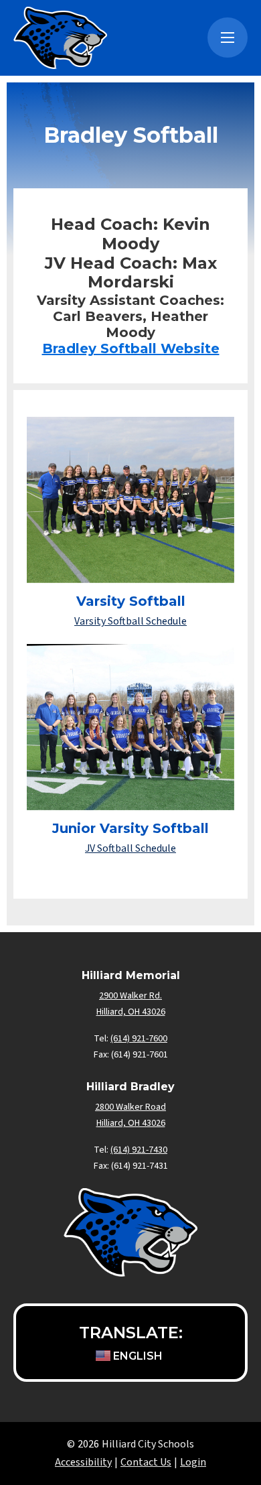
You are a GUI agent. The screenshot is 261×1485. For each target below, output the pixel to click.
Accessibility (83, 1462)
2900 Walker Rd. (130, 996)
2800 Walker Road (130, 1107)
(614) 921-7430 (138, 1150)
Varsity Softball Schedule (130, 621)
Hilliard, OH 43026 (130, 1123)
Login (193, 1462)
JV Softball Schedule (130, 848)
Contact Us (145, 1462)
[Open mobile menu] (227, 37)
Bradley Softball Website (131, 348)
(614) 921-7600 (138, 1038)
